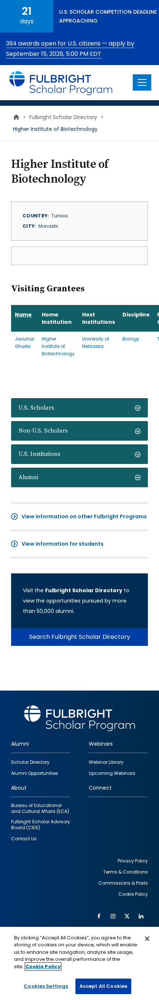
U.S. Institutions (39, 454)
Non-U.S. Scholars (43, 430)
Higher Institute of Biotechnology (58, 346)
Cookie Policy (43, 966)
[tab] (79, 408)
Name (23, 314)
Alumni (28, 477)
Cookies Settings (46, 986)
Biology (130, 339)
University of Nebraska (95, 342)
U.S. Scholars (36, 407)
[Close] (147, 938)
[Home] (61, 82)
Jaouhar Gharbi (24, 342)
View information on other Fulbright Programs (84, 516)
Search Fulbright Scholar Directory (79, 637)
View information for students (62, 544)
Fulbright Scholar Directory (63, 117)
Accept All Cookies (103, 986)
